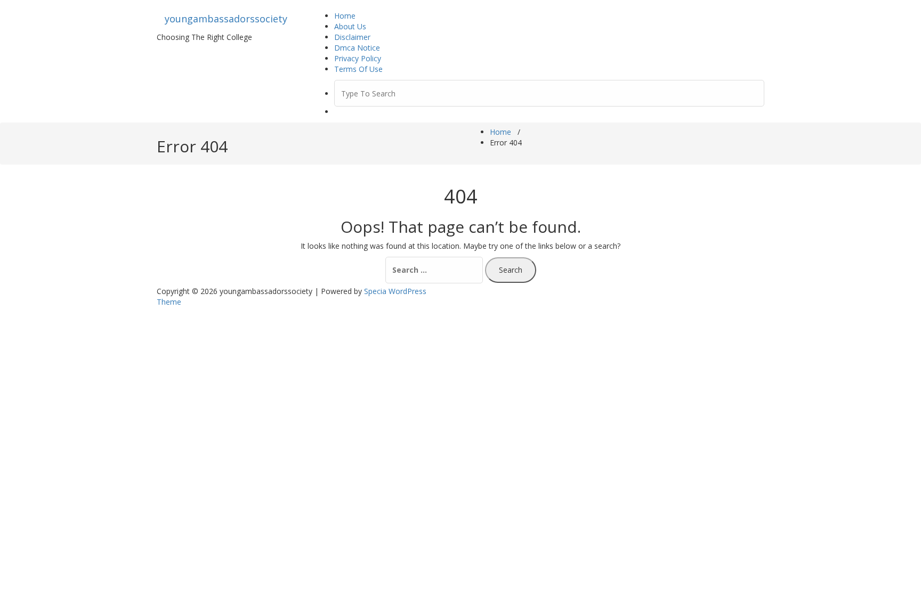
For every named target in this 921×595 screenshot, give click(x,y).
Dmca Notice (357, 48)
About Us (350, 26)
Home (345, 16)
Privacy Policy (357, 58)
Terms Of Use (358, 69)
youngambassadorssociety (226, 18)
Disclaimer (352, 37)
